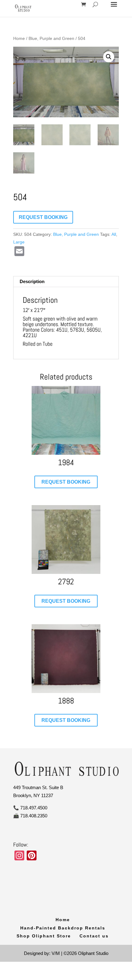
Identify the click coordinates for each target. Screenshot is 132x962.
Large (19, 242)
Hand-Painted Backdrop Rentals (62, 927)
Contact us (94, 935)
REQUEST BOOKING (43, 217)
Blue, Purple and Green (51, 38)
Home (19, 38)
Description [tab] (32, 281)
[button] (108, 56)
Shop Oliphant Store (44, 935)
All (113, 234)
